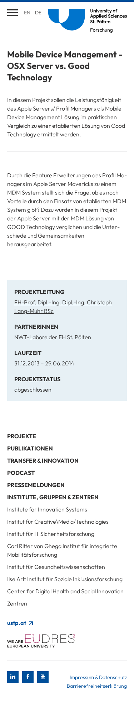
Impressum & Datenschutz (98, 677)
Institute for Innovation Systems (47, 509)
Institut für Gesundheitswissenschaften (56, 566)
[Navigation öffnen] (12, 12)
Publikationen (30, 448)
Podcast (21, 472)
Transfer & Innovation (43, 460)
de (38, 12)
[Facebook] (28, 677)
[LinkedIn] (13, 677)
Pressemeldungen (36, 485)
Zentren (17, 603)
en (27, 12)
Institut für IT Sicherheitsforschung (50, 533)
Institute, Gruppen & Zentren (53, 497)
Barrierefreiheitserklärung (97, 686)
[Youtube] (43, 677)
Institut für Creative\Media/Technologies (58, 521)
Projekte (21, 436)
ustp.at (17, 622)
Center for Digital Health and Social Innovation (65, 591)
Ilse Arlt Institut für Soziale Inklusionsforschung (65, 579)
